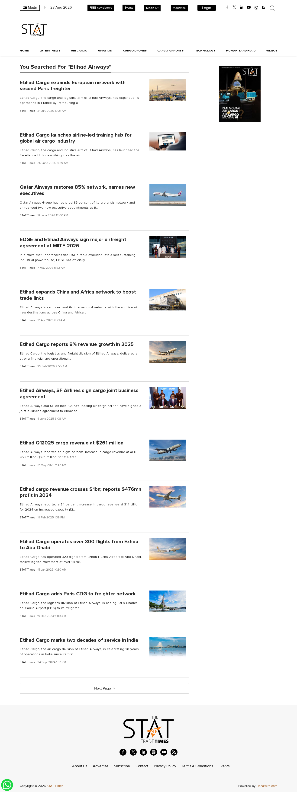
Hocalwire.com (266, 786)
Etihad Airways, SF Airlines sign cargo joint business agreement (79, 393)
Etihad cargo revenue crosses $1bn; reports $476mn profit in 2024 (80, 492)
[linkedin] (241, 7)
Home (24, 50)
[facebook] (227, 7)
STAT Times (27, 111)
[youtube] (248, 7)
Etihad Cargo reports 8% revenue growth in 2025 (77, 344)
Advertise (100, 766)
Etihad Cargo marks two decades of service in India (79, 640)
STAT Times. (55, 786)
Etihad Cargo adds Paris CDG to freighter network (78, 594)
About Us (79, 766)
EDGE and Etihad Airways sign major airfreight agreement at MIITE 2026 (73, 242)
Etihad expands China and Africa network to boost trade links (78, 295)
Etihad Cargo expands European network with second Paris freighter (73, 85)
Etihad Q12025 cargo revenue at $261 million (71, 443)
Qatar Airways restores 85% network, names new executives (77, 190)
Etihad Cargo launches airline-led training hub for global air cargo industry (76, 137)
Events (129, 8)
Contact (142, 766)
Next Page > (104, 688)
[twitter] (234, 7)
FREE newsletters (101, 8)
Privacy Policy (165, 766)
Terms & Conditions (197, 766)
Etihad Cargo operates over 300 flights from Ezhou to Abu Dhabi (79, 544)
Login (206, 8)
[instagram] (256, 7)
